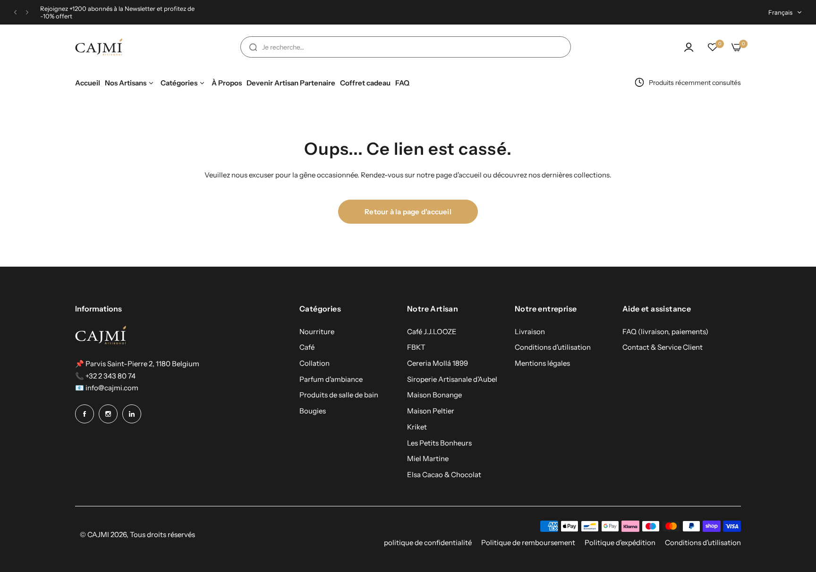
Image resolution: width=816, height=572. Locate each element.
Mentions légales (542, 363)
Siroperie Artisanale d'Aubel (452, 379)
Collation (314, 363)
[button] (15, 12)
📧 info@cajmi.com (106, 387)
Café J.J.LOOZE (432, 331)
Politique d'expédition (620, 542)
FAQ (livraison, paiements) (665, 331)
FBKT (416, 347)
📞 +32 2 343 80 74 (105, 375)
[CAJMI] (98, 47)
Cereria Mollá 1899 (437, 363)
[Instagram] (108, 413)
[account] (689, 47)
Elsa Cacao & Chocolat (444, 474)
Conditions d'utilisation (553, 347)
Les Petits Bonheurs (439, 442)
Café (306, 347)
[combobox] (405, 47)
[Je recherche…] (253, 47)
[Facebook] (84, 413)
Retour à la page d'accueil (408, 211)
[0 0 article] (736, 47)
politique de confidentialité (428, 542)
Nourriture (316, 331)
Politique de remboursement (528, 542)
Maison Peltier (430, 410)
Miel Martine (428, 458)
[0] (712, 47)
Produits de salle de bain (338, 394)
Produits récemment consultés (695, 82)
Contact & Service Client (662, 347)
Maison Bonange (434, 394)
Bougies (312, 410)
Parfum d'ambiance (331, 379)
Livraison (530, 331)
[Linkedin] (131, 413)
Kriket (417, 426)
